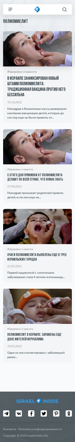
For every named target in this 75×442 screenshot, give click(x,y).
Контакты (9, 429)
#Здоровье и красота (22, 71)
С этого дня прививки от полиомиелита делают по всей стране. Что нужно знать (35, 178)
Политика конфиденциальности (40, 429)
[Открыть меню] (10, 9)
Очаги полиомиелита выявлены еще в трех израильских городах (37, 257)
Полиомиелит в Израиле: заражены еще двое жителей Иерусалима (34, 337)
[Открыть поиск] (64, 9)
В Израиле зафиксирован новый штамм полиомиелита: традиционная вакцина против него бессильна (36, 86)
